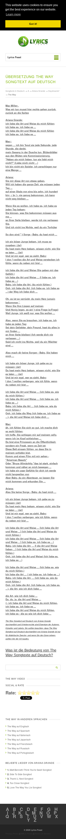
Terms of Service (43, 833)
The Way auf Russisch (18, 748)
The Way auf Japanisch (19, 739)
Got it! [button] (33, 23)
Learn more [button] (13, 14)
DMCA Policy (27, 833)
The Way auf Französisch (19, 743)
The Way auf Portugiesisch (20, 752)
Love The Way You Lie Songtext (25, 787)
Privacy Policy (12, 833)
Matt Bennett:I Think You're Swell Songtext (31, 769)
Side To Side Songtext (21, 774)
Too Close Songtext (19, 783)
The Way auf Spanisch (18, 730)
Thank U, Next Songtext (21, 778)
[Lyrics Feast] (33, 46)
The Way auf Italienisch (18, 735)
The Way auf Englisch (18, 726)
